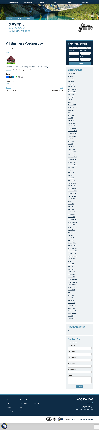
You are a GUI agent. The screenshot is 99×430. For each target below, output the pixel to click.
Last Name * (71, 351)
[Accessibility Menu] (4, 425)
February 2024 (72, 123)
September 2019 (72, 256)
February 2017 (72, 318)
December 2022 (72, 157)
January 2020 (71, 245)
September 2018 (72, 287)
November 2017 (72, 313)
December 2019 (72, 248)
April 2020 (71, 238)
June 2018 (71, 295)
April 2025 (71, 99)
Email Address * (72, 357)
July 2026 (70, 76)
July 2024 (70, 112)
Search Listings (28, 2)
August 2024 (71, 110)
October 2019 (72, 253)
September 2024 (72, 107)
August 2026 (71, 73)
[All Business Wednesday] (11, 63)
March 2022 (71, 180)
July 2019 (70, 261)
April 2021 (71, 209)
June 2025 (71, 97)
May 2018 (70, 297)
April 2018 (71, 300)
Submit (79, 386)
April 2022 (71, 178)
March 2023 (71, 149)
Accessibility (10, 411)
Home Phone (71, 363)
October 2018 (72, 284)
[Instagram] (29, 31)
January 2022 (71, 185)
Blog (19, 18)
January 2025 (71, 102)
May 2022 (70, 175)
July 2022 (70, 170)
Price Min (71, 50)
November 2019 (72, 251)
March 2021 (71, 211)
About (69, 2)
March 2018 (71, 303)
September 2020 (72, 227)
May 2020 (70, 235)
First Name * (71, 345)
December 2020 (72, 219)
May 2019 (70, 266)
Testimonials (84, 2)
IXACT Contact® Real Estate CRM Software (82, 419)
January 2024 (71, 125)
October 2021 (72, 193)
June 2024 (71, 115)
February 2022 (72, 183)
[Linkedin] (26, 31)
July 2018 (70, 292)
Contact (29, 18)
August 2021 (71, 198)
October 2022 (72, 162)
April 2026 (71, 81)
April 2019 (71, 269)
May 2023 (70, 144)
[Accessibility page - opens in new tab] (61, 420)
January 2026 (71, 86)
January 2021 (71, 217)
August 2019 (71, 258)
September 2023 (72, 136)
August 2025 (71, 94)
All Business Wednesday (24, 43)
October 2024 (72, 105)
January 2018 (71, 308)
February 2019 (72, 274)
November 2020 (72, 222)
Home (10, 18)
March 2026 (71, 84)
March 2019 (71, 271)
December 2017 (72, 310)
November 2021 (72, 191)
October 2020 (72, 224)
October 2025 (72, 92)
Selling (55, 2)
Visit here (8, 70)
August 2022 (71, 167)
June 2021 (71, 204)
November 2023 (72, 131)
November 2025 (72, 89)
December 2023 (72, 128)
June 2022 (71, 172)
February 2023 (72, 152)
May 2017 (70, 316)
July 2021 (70, 201)
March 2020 (71, 240)
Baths (82, 56)
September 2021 (72, 196)
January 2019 (71, 277)
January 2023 (71, 154)
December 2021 (72, 188)
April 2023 (71, 146)
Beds (70, 56)
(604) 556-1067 (17, 31)
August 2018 (71, 290)
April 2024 (71, 120)
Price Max (83, 50)
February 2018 (72, 305)
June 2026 (71, 79)
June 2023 (71, 141)
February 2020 (72, 243)
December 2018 (72, 279)
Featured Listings (13, 2)
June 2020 (71, 232)
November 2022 (72, 159)
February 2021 (72, 214)
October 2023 (72, 133)
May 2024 (70, 118)
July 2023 (70, 138)
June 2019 (71, 264)
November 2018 (72, 282)
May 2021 (70, 206)
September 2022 (72, 165)
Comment (70, 375)
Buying (42, 2)
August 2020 (71, 230)
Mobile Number (72, 369)
